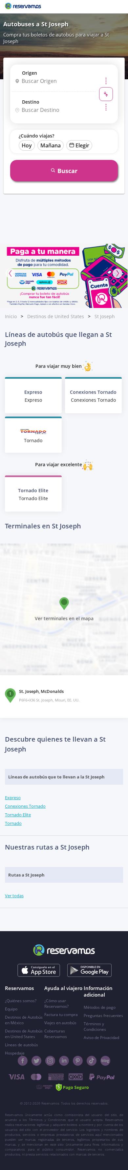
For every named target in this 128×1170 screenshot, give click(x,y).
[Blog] (105, 1061)
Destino (30, 102)
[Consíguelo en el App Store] (39, 970)
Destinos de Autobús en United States (24, 1033)
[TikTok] (91, 1061)
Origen (29, 73)
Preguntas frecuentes (103, 1015)
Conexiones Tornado (25, 806)
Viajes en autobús (60, 1023)
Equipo (11, 1009)
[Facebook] (23, 1061)
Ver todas (14, 896)
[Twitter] (36, 1061)
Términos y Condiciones (95, 1026)
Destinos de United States (55, 316)
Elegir (82, 145)
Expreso (13, 798)
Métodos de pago (100, 1007)
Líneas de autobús (21, 1045)
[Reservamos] (23, 7)
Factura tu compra (61, 1014)
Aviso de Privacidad (101, 1037)
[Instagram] (50, 1061)
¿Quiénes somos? (20, 1001)
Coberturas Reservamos (55, 1033)
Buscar (67, 171)
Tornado (13, 823)
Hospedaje (15, 1053)
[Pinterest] (78, 1061)
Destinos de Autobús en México (24, 1020)
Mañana (50, 145)
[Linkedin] (64, 1061)
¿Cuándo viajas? (36, 136)
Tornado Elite (18, 815)
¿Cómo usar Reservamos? (56, 1003)
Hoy (27, 145)
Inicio (11, 316)
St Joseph (105, 316)
